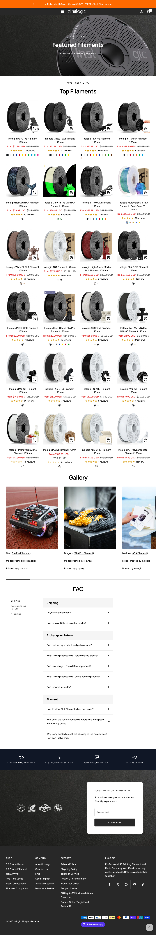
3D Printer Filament (16, 869)
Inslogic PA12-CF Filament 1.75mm (133, 390)
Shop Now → (105, 4)
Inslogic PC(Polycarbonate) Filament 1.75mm (133, 451)
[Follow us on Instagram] (126, 884)
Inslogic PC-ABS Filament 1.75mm (96, 390)
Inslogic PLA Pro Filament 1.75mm (96, 140)
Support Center (69, 888)
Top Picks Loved (14, 878)
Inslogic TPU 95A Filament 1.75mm (133, 140)
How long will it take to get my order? (66, 623)
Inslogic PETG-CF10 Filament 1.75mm (22, 329)
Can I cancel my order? (59, 687)
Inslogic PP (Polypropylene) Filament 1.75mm (23, 451)
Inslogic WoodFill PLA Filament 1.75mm (22, 268)
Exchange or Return (18, 607)
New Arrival (12, 873)
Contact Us (41, 869)
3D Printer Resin (14, 864)
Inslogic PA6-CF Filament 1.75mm (22, 390)
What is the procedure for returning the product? (73, 655)
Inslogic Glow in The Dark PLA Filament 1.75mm (59, 204)
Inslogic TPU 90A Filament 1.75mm (96, 204)
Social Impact (42, 878)
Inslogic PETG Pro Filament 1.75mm (22, 140)
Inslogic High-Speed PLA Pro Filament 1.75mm (59, 329)
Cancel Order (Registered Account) (75, 904)
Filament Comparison (17, 888)
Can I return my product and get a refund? (69, 645)
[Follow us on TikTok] (143, 884)
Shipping (16, 600)
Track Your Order (70, 883)
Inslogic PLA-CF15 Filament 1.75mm (133, 268)
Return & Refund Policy (73, 878)
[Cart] (148, 11)
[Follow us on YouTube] (134, 884)
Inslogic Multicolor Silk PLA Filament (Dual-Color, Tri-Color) (133, 206)
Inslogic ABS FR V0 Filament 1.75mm (96, 329)
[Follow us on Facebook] (109, 884)
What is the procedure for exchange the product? (73, 676)
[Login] (141, 11)
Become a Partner (45, 888)
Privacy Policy (68, 864)
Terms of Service (70, 873)
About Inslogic (43, 864)
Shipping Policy (69, 869)
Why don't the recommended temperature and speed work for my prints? (75, 721)
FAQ (37, 873)
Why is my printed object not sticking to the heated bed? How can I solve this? (77, 736)
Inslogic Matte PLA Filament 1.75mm (60, 140)
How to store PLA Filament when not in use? (70, 709)
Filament (16, 614)
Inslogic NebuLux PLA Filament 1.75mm (22, 204)
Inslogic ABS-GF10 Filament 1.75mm (96, 451)
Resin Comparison (16, 883)
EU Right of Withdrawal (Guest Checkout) (77, 895)
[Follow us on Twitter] (118, 884)
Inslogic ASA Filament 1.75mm (60, 267)
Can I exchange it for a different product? (69, 666)
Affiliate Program (44, 883)
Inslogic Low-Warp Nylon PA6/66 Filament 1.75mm (133, 329)
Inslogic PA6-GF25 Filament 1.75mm (59, 390)
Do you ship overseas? (59, 612)
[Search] (69, 11)
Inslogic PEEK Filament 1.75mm (59, 449)
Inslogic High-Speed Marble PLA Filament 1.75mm (97, 268)
